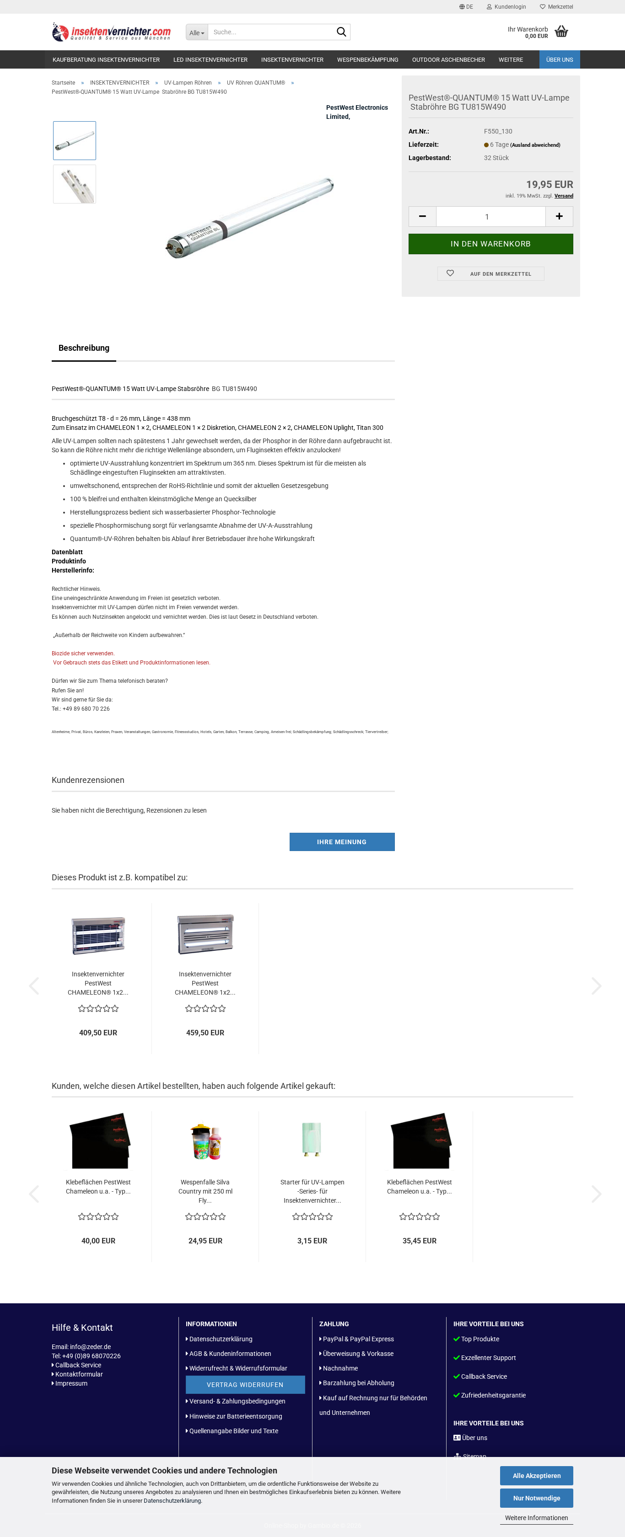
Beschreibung (84, 348)
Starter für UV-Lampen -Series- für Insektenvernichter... (312, 1191)
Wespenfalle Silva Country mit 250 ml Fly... (205, 1191)
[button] (466, 7)
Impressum (71, 1383)
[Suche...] (341, 32)
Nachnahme (340, 1368)
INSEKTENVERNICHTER (292, 59)
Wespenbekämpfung (368, 59)
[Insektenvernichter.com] (112, 32)
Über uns (559, 59)
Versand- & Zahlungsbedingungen (237, 1401)
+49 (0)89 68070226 (91, 1356)
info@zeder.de (90, 1346)
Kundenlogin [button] (509, 7)
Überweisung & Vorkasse (358, 1353)
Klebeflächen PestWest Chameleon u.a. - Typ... (98, 1186)
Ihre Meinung (342, 842)
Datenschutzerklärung (172, 1500)
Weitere (511, 59)
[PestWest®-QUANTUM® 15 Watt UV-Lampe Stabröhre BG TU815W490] (249, 205)
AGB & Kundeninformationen (230, 1353)
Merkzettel (559, 7)
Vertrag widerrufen (245, 1384)
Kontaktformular (79, 1374)
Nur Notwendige (536, 1498)
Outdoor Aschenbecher (448, 59)
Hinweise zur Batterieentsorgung (235, 1416)
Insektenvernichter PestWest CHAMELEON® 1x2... (98, 983)
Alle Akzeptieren (537, 1475)
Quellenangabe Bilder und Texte (233, 1431)
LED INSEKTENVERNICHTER (210, 59)
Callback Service (78, 1365)
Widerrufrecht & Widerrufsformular (238, 1368)
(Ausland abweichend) (535, 145)
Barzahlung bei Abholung (358, 1383)
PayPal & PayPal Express (358, 1339)
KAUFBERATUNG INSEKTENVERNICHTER (106, 59)
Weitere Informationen (536, 1517)
